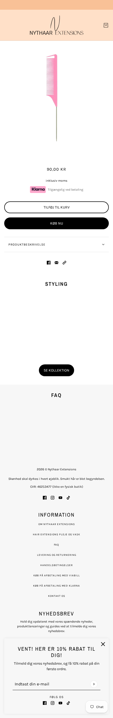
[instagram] (52, 702)
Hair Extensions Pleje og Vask (56, 534)
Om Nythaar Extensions (56, 524)
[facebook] (45, 702)
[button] (64, 262)
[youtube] (60, 702)
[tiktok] (68, 702)
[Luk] (103, 644)
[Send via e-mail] (56, 262)
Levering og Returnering (56, 555)
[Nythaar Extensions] (56, 25)
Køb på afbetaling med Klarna (56, 585)
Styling (56, 283)
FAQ (56, 544)
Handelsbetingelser (56, 565)
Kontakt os (56, 596)
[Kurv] (106, 25)
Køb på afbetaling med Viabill (56, 575)
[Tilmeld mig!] (93, 684)
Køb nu (56, 223)
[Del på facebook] (49, 262)
